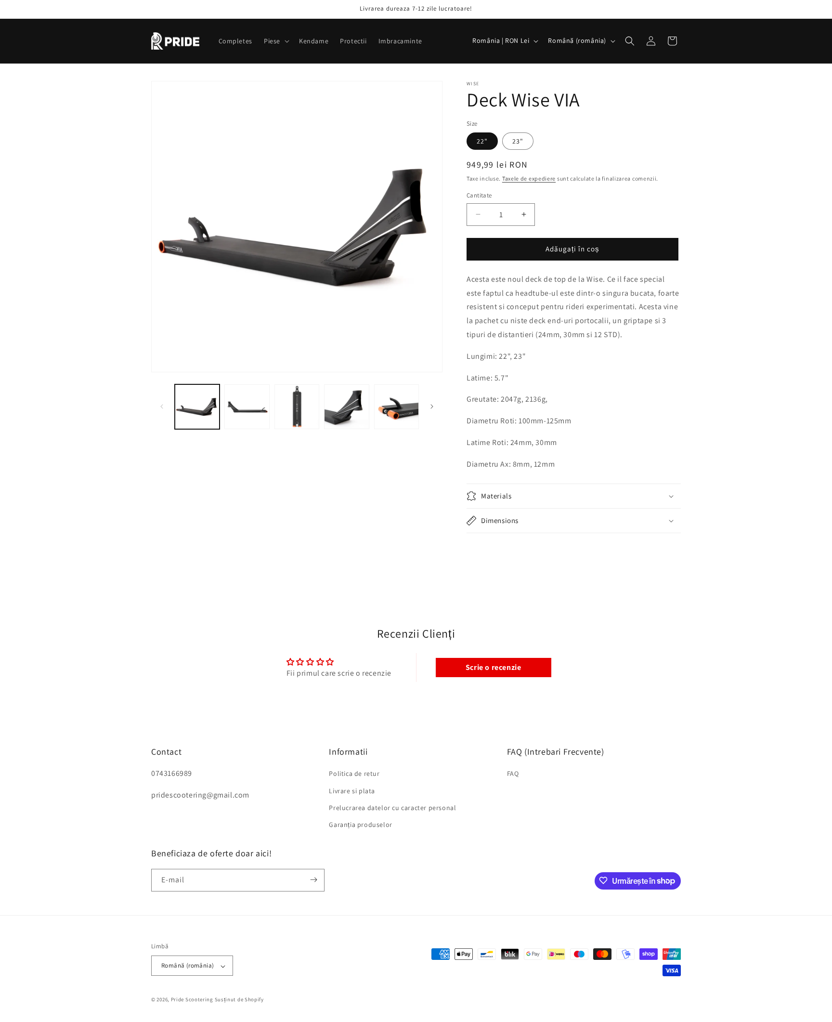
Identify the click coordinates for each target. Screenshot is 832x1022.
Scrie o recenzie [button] (493, 667)
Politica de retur (354, 773)
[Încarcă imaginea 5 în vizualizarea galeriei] (396, 406)
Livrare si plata (352, 790)
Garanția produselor (360, 824)
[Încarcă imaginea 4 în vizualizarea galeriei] (346, 406)
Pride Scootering (192, 999)
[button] (275, 41)
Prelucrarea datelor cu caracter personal (392, 807)
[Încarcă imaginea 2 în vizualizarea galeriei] (246, 406)
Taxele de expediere (529, 178)
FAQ (513, 773)
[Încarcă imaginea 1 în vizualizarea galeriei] (197, 406)
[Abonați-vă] (313, 879)
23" (517, 141)
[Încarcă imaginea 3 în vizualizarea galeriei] (296, 406)
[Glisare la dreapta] (431, 406)
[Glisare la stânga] (161, 406)
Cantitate (479, 195)
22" (482, 141)
